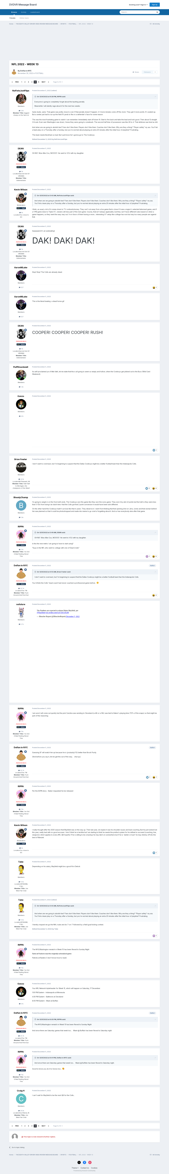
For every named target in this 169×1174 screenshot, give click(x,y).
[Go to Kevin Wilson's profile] (21, 198)
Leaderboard (35, 12)
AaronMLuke (20, 267)
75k (21, 549)
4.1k (21, 416)
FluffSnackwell (20, 367)
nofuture (20, 604)
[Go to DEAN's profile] (21, 156)
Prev (17, 82)
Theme (74, 1168)
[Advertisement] (51, 44)
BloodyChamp (21, 497)
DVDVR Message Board (23, 4)
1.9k (21, 517)
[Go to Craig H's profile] (21, 1099)
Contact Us (85, 1168)
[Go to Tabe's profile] (21, 870)
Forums (12, 18)
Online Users (24, 18)
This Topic (148, 12)
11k (22, 171)
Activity (23, 12)
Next (44, 82)
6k (22, 212)
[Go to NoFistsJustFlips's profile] (21, 99)
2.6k (22, 111)
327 (22, 287)
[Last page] (48, 82)
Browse (14, 12)
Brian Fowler (20, 459)
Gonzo (20, 396)
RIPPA (59, 96)
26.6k (22, 1111)
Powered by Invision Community (84, 1170)
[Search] (157, 12)
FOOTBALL (39, 73)
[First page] (12, 82)
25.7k (22, 588)
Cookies (94, 1168)
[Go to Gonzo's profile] (21, 404)
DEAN (21, 148)
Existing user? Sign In (138, 5)
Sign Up (154, 4)
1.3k (21, 387)
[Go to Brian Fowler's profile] (21, 467)
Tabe (20, 862)
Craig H (20, 1090)
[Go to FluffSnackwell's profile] (21, 375)
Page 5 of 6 (57, 82)
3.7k (22, 624)
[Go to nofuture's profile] (21, 612)
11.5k (22, 882)
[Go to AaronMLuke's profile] (21, 275)
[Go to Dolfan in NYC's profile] (14, 72)
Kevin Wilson (20, 189)
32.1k (22, 479)
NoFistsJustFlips (20, 90)
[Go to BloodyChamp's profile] (21, 505)
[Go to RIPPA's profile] (21, 534)
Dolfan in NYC (26, 71)
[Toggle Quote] (35, 96)
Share (136, 72)
